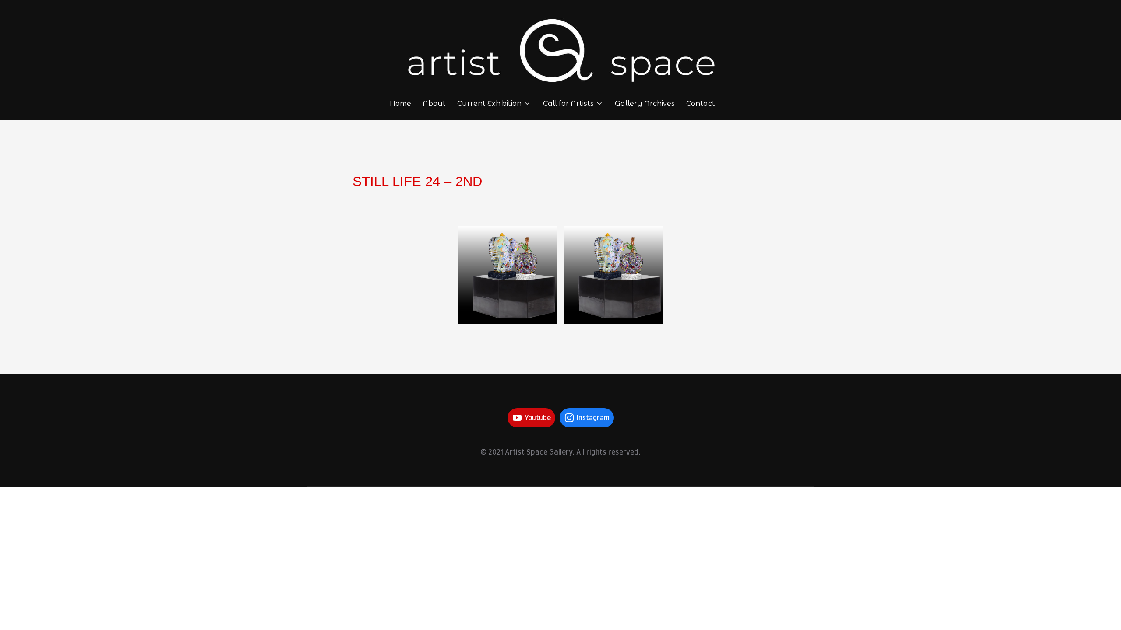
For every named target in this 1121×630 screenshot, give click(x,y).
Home (400, 103)
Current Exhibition (489, 103)
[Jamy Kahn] (507, 275)
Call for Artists (568, 103)
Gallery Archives (645, 103)
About (434, 103)
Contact (700, 103)
